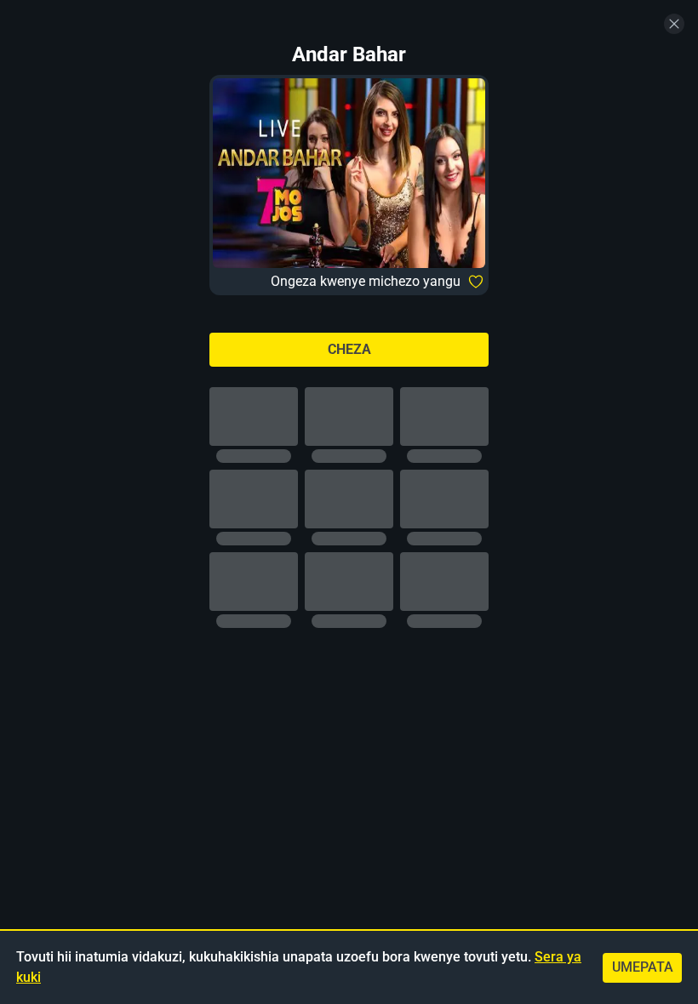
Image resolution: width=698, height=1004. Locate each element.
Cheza (349, 349)
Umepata (642, 967)
